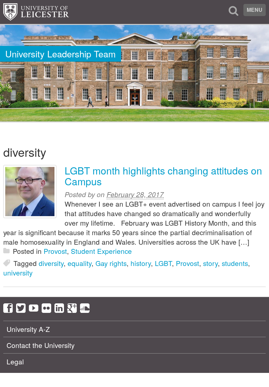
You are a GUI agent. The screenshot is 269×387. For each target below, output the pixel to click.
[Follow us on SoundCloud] (86, 306)
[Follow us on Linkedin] (60, 306)
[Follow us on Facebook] (9, 306)
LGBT (163, 263)
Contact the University (40, 345)
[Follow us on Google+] (73, 306)
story (210, 263)
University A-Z (28, 329)
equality (80, 263)
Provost (55, 251)
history (141, 263)
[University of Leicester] (36, 12)
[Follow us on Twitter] (22, 306)
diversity (51, 263)
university (17, 272)
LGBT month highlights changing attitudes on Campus (163, 175)
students (235, 263)
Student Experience (101, 251)
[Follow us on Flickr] (48, 306)
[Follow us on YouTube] (35, 306)
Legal (15, 361)
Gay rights (111, 263)
